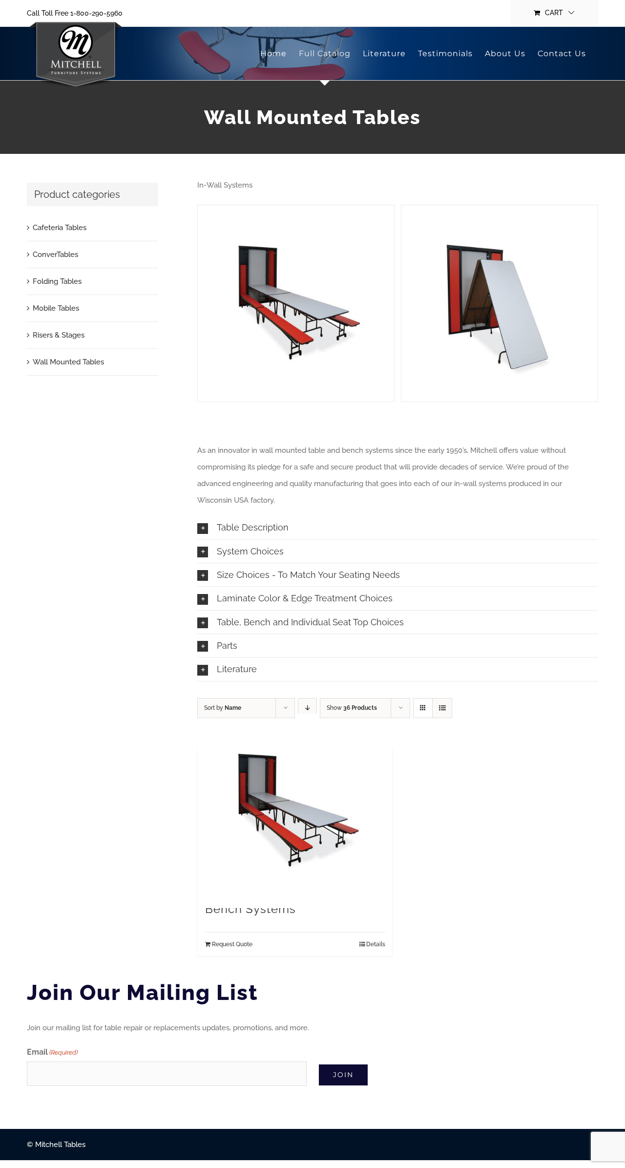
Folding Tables (57, 281)
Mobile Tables (56, 308)
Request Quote (232, 944)
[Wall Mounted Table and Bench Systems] (295, 811)
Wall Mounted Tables (68, 362)
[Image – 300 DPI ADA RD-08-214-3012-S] (296, 303)
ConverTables (55, 254)
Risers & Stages (58, 335)
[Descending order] (307, 708)
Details (375, 944)
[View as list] (442, 708)
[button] (397, 527)
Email (52, 1052)
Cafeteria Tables (59, 227)
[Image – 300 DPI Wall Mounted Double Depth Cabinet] (499, 303)
